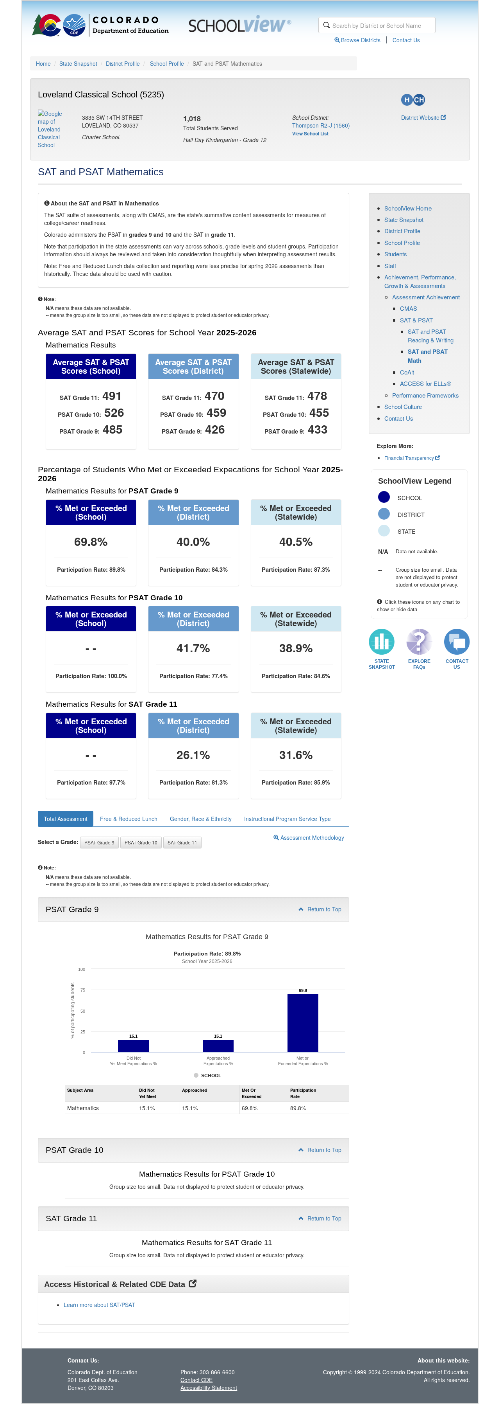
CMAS (408, 308)
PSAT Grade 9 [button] (99, 842)
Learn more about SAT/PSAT (99, 1305)
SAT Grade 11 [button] (182, 842)
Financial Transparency (409, 457)
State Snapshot (78, 63)
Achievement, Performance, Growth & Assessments (420, 281)
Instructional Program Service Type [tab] (287, 819)
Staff (390, 265)
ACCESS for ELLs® (425, 383)
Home (43, 63)
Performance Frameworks (425, 395)
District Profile (123, 63)
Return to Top (323, 909)
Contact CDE (196, 1380)
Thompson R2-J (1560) (321, 125)
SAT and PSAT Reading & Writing (431, 335)
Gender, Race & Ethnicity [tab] (201, 819)
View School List (310, 133)
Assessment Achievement (426, 297)
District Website (420, 117)
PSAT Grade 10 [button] (141, 842)
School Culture (403, 406)
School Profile (167, 63)
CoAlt (407, 372)
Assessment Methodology (311, 837)
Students (395, 254)
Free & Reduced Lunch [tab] (128, 819)
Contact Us (406, 40)
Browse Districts (360, 40)
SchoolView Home (408, 208)
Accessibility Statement (208, 1387)
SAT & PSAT (416, 320)
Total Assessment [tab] (66, 819)
